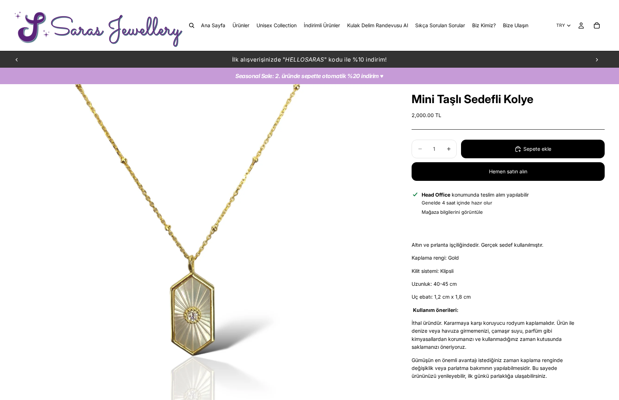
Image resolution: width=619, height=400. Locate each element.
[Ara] (192, 25)
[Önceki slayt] (17, 59)
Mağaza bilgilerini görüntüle (452, 212)
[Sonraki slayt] (597, 59)
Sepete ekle (537, 149)
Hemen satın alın (508, 171)
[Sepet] (597, 25)
